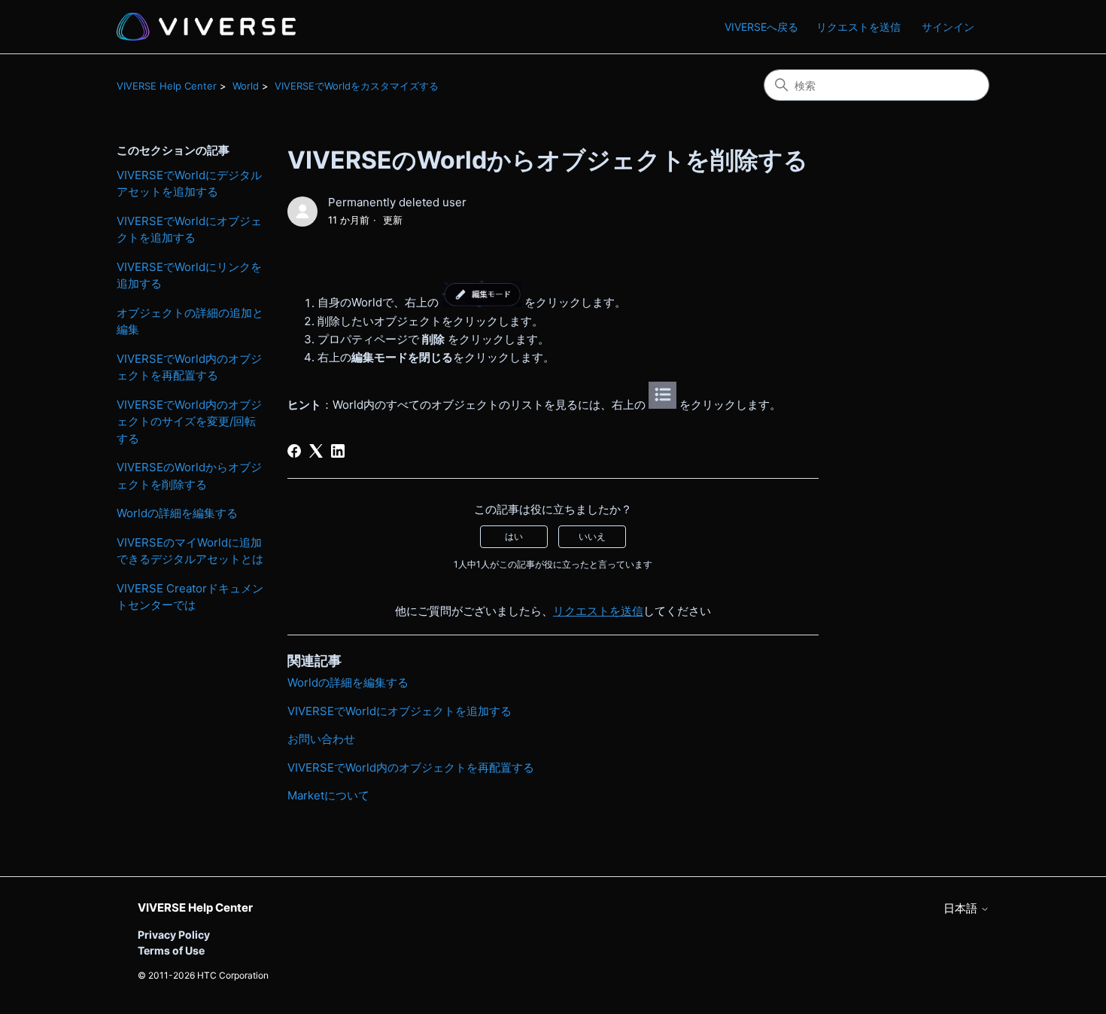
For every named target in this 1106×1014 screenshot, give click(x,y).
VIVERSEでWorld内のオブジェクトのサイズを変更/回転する (189, 421)
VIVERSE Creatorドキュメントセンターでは (190, 597)
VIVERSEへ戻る (761, 26)
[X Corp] (316, 451)
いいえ (592, 536)
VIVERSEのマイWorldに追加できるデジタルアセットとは (190, 551)
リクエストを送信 (858, 26)
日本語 (961, 908)
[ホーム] (206, 27)
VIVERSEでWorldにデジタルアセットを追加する (189, 183)
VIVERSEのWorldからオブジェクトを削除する (189, 476)
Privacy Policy (174, 934)
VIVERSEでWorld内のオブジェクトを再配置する (189, 367)
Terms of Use (171, 950)
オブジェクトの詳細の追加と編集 (190, 321)
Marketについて (328, 795)
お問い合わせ (321, 739)
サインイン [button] (948, 26)
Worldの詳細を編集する (177, 513)
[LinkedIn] (338, 451)
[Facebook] (294, 451)
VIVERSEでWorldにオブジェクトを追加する (189, 229)
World (245, 86)
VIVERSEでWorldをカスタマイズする (357, 86)
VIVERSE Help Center (167, 86)
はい (514, 536)
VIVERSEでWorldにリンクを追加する (189, 275)
